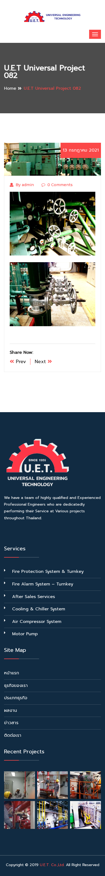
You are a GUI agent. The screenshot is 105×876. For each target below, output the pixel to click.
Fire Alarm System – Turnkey (42, 584)
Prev (20, 361)
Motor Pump (25, 634)
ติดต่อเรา (12, 735)
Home (10, 88)
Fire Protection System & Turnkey (48, 571)
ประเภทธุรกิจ (15, 698)
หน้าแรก (11, 673)
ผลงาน (10, 710)
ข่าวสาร (11, 723)
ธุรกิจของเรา (16, 685)
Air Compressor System (36, 621)
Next (41, 361)
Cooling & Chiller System (38, 609)
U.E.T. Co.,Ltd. (52, 865)
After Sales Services (33, 596)
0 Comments (60, 184)
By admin (25, 184)
